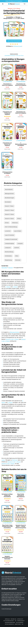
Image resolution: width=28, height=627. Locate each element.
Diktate (19, 218)
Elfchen (7, 222)
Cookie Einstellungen (6, 608)
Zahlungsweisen (19, 622)
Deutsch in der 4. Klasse (8, 463)
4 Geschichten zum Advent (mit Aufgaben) (20, 84)
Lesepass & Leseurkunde (11, 239)
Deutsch (10, 267)
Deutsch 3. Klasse (9, 214)
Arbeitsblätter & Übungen (10, 55)
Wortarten (17, 260)
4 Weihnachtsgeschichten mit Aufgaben (21, 144)
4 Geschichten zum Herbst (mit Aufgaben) (20, 112)
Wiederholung (8, 260)
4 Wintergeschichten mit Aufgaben (7, 172)
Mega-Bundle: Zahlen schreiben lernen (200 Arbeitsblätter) (7, 526)
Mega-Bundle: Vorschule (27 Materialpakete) (21, 495)
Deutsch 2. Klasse (9, 210)
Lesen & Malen (17, 231)
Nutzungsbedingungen (9, 620)
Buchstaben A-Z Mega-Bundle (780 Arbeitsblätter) (7, 495)
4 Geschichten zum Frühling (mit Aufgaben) (7, 113)
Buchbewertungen (9, 197)
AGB (15, 620)
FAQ (22, 624)
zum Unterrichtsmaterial (14, 41)
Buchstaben (8, 202)
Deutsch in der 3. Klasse (12, 339)
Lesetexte (16, 247)
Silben (16, 256)
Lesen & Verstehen (9, 235)
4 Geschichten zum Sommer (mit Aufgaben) (7, 144)
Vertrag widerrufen (9, 624)
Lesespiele (20, 243)
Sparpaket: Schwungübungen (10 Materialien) (7, 557)
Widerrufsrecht (20, 620)
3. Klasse (7, 286)
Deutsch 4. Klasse (9, 218)
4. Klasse (15, 286)
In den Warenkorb (8, 81)
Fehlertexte (15, 222)
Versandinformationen (10, 622)
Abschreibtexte (9, 189)
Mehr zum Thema (19, 55)
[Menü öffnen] (3, 4)
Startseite (4, 267)
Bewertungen (18, 624)
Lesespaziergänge (9, 243)
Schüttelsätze (8, 256)
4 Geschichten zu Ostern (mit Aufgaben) (7, 84)
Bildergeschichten (9, 193)
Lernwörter (7, 231)
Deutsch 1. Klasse (9, 206)
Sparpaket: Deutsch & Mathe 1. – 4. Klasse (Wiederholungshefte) (20, 526)
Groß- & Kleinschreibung (11, 226)
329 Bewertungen (17, 46)
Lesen (3, 460)
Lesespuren (8, 247)
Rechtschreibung (9, 251)
